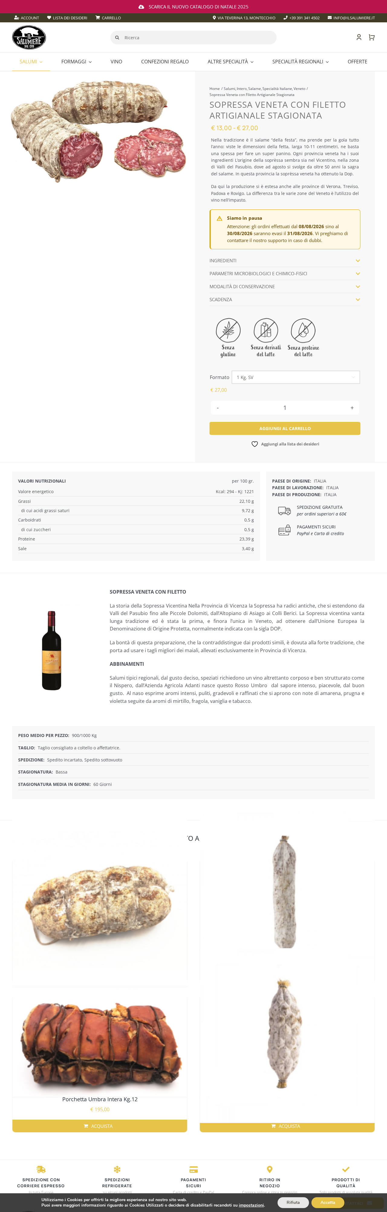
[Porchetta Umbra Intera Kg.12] (99, 1042)
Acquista (289, 1126)
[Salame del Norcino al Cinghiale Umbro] (287, 899)
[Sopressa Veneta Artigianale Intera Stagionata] (99, 899)
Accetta (327, 1202)
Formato (219, 377)
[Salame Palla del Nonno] (287, 1035)
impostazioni (251, 1205)
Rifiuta (293, 1202)
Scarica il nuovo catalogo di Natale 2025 (199, 7)
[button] (285, 260)
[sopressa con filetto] (98, 131)
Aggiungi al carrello (285, 428)
